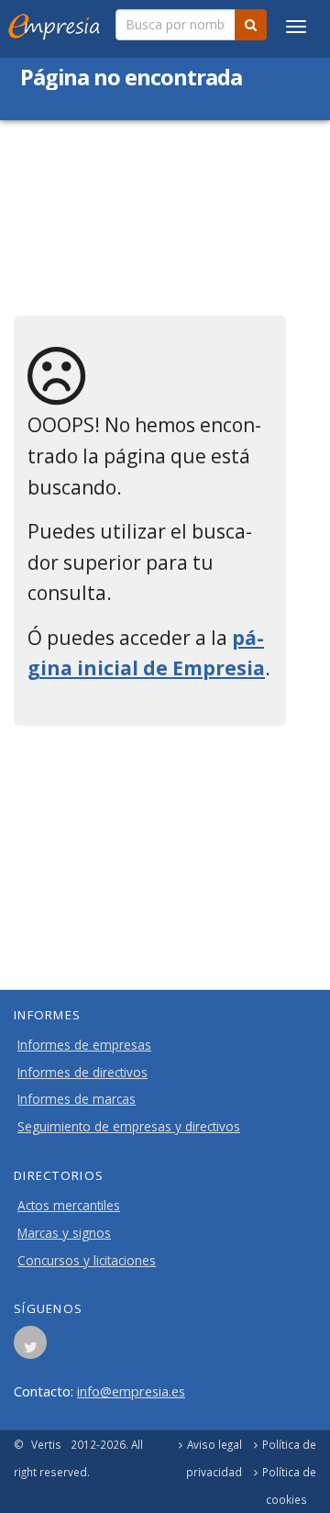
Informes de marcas (76, 1099)
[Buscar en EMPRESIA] (251, 24)
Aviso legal (214, 1444)
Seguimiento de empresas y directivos (128, 1126)
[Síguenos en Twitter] (30, 1348)
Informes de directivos (82, 1072)
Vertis (46, 1444)
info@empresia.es (131, 1391)
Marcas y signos (64, 1233)
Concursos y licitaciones (86, 1260)
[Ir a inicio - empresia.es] (58, 23)
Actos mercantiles (68, 1205)
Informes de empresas (84, 1045)
